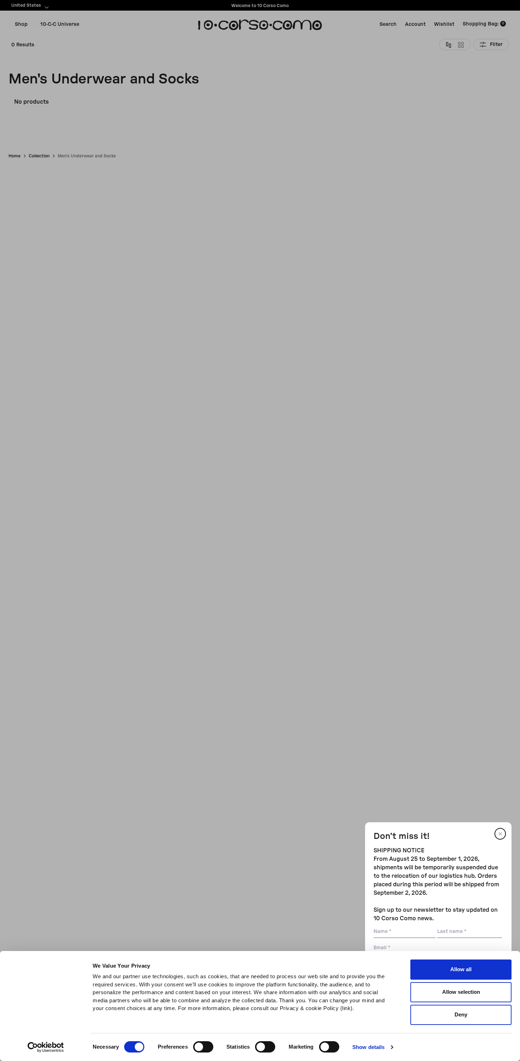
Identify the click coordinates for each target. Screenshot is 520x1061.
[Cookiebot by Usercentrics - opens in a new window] (46, 1047)
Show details (368, 1047)
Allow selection (461, 992)
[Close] (500, 834)
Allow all (461, 969)
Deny (461, 1014)
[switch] (203, 1047)
